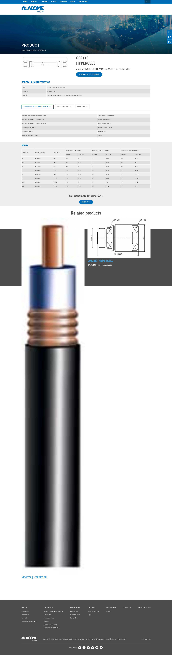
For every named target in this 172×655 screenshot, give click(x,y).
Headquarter (74, 611)
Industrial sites (75, 615)
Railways (46, 621)
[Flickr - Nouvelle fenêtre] (101, 647)
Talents (53, 2)
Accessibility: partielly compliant (70, 639)
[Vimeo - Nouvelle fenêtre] (79, 647)
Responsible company (29, 621)
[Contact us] (169, 37)
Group (25, 2)
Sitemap (46, 639)
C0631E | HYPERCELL (100, 260)
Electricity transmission (51, 628)
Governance (25, 611)
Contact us (86, 202)
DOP (112, 639)
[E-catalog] (169, 42)
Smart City (47, 615)
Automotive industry (50, 624)
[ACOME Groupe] (29, 638)
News (108, 611)
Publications (83, 2)
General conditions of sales (101, 639)
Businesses (25, 615)
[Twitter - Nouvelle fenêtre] (88, 647)
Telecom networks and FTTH (53, 611)
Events (72, 2)
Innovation (25, 618)
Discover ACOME (93, 611)
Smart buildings (49, 618)
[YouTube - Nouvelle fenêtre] (96, 647)
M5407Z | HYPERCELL (35, 577)
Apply (89, 615)
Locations (44, 2)
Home (23, 50)
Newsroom (63, 2)
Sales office (74, 618)
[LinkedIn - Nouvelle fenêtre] (92, 647)
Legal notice (54, 639)
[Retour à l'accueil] (33, 9)
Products (34, 2)
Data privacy (86, 639)
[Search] (169, 32)
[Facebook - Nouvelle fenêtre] (84, 647)
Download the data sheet (90, 74)
